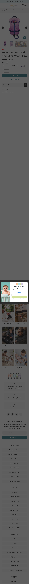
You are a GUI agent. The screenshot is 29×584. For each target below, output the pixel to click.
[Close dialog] (27, 282)
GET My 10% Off (19, 297)
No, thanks (19, 300)
